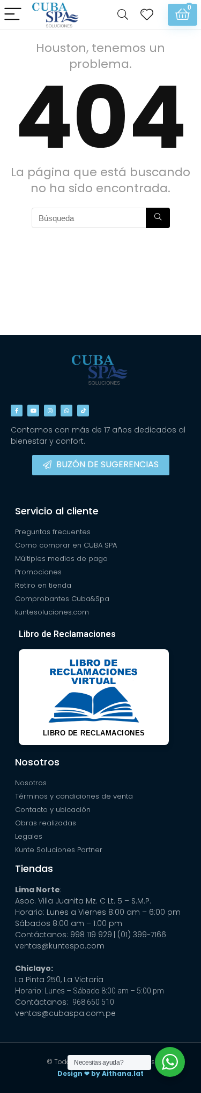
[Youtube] (33, 410)
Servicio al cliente (57, 511)
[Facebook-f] (17, 410)
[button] (100, 465)
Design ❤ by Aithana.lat (100, 1073)
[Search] (123, 15)
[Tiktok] (83, 410)
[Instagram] (50, 410)
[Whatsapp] (66, 410)
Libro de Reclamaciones (67, 634)
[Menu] (13, 15)
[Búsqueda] (158, 218)
